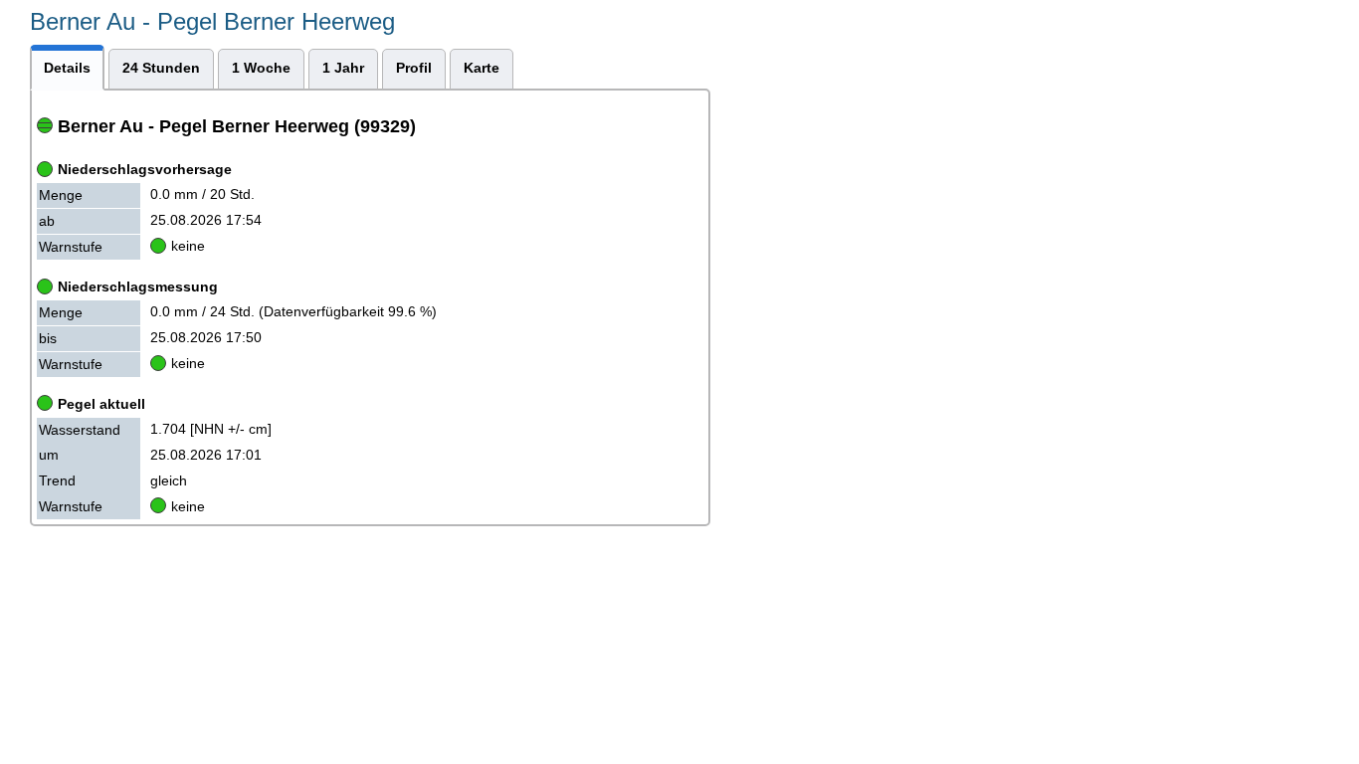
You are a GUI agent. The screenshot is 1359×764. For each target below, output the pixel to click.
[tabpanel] (370, 308)
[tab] (67, 67)
